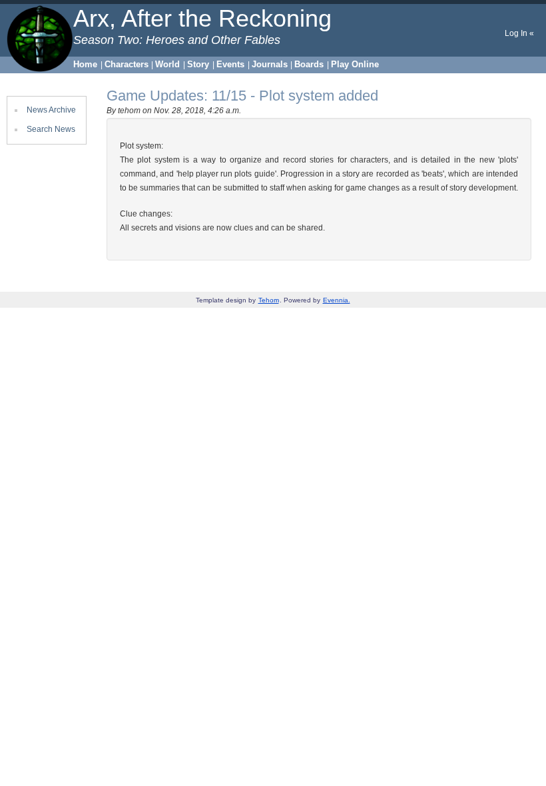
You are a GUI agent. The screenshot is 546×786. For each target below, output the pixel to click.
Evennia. (336, 300)
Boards (309, 64)
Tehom (268, 300)
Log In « (519, 33)
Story (198, 64)
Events (230, 64)
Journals (270, 64)
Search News (51, 129)
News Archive (51, 110)
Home (85, 64)
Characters (126, 64)
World (167, 64)
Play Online (355, 64)
